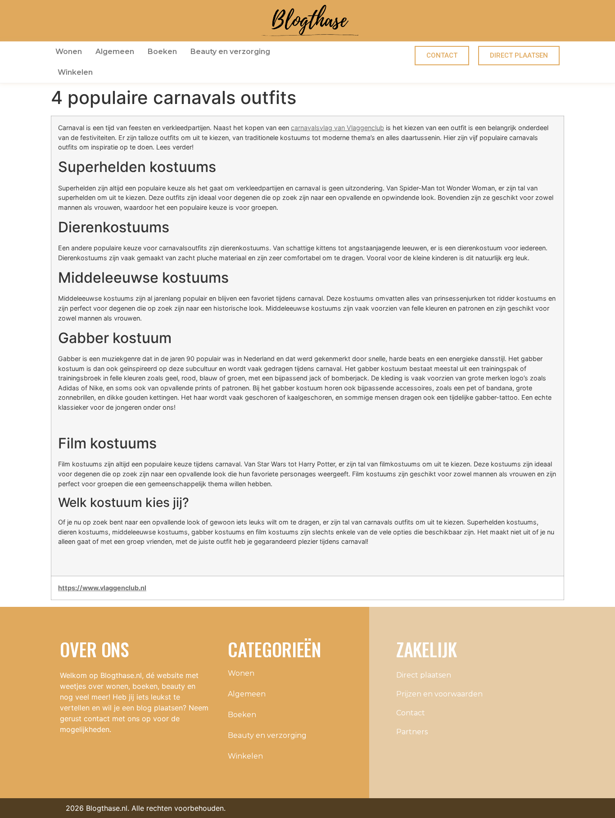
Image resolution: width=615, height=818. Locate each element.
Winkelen (75, 72)
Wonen (68, 51)
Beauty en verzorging (230, 51)
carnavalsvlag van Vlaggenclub (337, 127)
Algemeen (114, 51)
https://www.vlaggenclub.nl (102, 588)
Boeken (162, 51)
